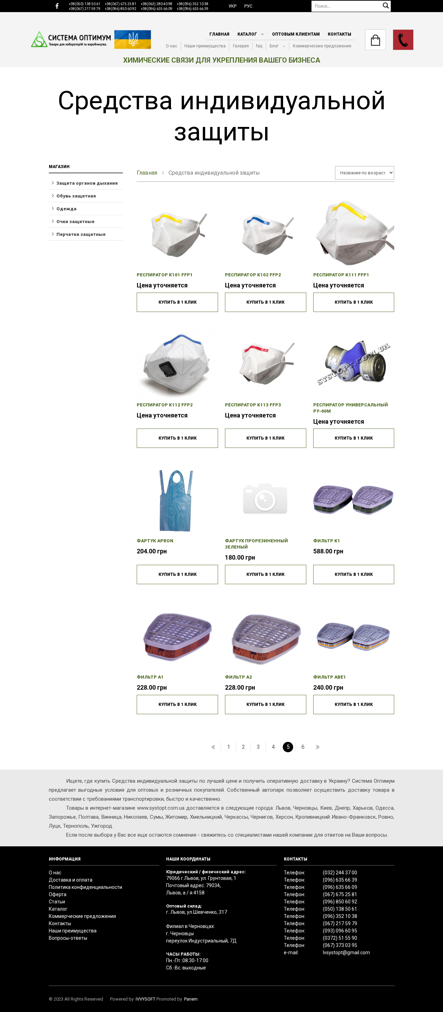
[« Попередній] (213, 747)
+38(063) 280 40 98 (156, 4)
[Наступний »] (317, 747)
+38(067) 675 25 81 (120, 4)
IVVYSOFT (145, 999)
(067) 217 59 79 (340, 923)
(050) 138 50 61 (340, 909)
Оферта (57, 894)
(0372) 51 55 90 (340, 938)
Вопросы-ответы (68, 938)
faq (259, 46)
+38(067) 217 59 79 (84, 9)
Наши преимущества (205, 46)
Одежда (66, 208)
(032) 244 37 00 (340, 872)
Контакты (339, 34)
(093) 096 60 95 (340, 930)
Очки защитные (75, 221)
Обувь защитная (76, 196)
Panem (191, 999)
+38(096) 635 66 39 (192, 9)
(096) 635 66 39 (340, 880)
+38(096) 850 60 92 (120, 9)
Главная (219, 34)
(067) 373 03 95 (340, 945)
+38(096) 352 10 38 (192, 4)
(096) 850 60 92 (340, 901)
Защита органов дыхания (87, 183)
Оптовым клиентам (296, 34)
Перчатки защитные (81, 234)
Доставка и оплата (70, 880)
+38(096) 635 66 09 (156, 9)
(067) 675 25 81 (340, 894)
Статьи (57, 901)
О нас (171, 46)
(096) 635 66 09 (340, 887)
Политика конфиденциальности (85, 887)
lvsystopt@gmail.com (346, 952)
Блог (274, 46)
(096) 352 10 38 (340, 916)
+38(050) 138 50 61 (84, 4)
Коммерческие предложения (322, 46)
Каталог (247, 34)
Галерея (241, 46)
